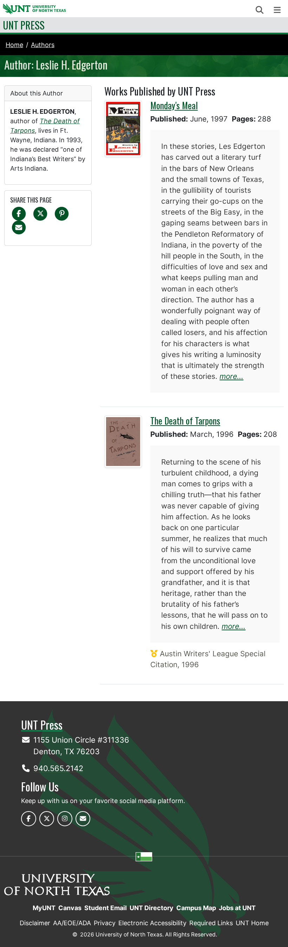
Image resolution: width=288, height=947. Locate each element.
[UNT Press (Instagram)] (64, 818)
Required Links (211, 923)
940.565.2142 (58, 768)
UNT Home (252, 923)
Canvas (69, 908)
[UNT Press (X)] (46, 818)
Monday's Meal (174, 105)
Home (14, 44)
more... (231, 376)
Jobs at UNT (237, 908)
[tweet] (40, 213)
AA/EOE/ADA (72, 923)
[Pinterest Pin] (61, 213)
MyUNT (44, 908)
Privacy (105, 923)
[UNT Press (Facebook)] (28, 818)
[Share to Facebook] (18, 213)
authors (42, 44)
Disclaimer (35, 923)
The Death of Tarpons (185, 420)
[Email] (18, 227)
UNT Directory (152, 908)
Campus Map (196, 908)
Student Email (105, 908)
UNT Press (24, 25)
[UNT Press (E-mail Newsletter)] (83, 818)
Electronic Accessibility (152, 923)
